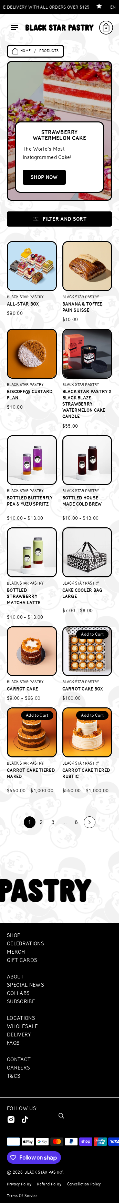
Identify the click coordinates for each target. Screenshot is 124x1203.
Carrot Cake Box (82, 689)
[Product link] (32, 282)
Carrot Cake (22, 689)
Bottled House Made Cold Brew (82, 501)
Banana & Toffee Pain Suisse (82, 307)
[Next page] (89, 822)
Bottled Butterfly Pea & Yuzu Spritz (30, 501)
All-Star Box (23, 304)
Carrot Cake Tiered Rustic (86, 773)
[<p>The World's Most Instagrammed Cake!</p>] (59, 131)
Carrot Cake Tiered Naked (31, 773)
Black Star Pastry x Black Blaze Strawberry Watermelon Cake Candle (86, 404)
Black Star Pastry (43, 1172)
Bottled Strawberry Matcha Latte (23, 596)
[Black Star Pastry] (59, 27)
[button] (14, 27)
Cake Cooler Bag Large (82, 593)
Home (25, 51)
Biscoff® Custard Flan (29, 394)
